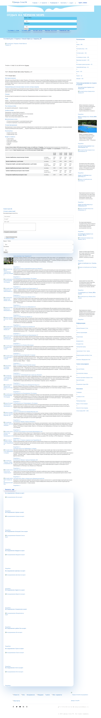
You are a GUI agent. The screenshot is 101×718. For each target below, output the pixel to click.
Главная (34, 3)
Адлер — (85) (79, 44)
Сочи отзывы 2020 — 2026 (82, 410)
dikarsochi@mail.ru (81, 707)
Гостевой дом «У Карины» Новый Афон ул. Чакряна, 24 (22, 39)
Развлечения (79, 336)
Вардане (40, 695)
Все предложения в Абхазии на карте (14, 493)
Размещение (53, 3)
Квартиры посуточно (51, 30)
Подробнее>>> (17, 267)
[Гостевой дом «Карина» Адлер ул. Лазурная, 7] (8, 425)
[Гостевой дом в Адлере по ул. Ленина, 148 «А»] (8, 300)
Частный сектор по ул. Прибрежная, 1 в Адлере (24, 448)
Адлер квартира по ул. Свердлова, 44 (22, 256)
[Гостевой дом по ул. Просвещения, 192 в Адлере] (8, 396)
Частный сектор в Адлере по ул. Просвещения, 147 (25, 335)
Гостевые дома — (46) (81, 53)
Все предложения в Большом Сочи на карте (16, 531)
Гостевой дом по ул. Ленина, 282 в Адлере (23, 345)
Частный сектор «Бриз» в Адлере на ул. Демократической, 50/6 (28, 478)
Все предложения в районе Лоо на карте (15, 628)
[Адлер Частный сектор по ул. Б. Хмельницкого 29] (8, 406)
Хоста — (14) (79, 71)
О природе (79, 392)
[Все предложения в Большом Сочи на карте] (39, 542)
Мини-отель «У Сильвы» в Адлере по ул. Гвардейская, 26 (27, 440)
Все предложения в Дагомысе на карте (15, 571)
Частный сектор (37, 30)
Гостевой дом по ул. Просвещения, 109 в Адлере (25, 278)
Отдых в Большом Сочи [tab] (11, 237)
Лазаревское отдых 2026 (82, 384)
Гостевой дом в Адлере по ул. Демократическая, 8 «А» (26, 384)
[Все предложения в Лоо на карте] (39, 503)
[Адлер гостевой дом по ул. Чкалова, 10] (8, 320)
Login (71, 3)
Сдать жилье (83, 2)
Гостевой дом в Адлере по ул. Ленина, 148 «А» (24, 297)
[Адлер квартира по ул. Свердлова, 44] (8, 260)
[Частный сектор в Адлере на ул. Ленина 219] (8, 329)
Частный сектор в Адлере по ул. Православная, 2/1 (25, 288)
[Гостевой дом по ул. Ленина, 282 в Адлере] (8, 348)
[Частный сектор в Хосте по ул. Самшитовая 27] (8, 472)
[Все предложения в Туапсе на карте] (39, 659)
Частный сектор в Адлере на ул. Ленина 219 (24, 326)
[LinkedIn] (23, 707)
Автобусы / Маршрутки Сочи (83, 359)
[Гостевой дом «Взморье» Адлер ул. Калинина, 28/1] (8, 463)
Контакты (63, 3)
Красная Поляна (80, 369)
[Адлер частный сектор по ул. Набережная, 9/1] (8, 310)
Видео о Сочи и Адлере (82, 403)
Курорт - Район (27, 17)
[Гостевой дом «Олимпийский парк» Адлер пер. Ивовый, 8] (8, 378)
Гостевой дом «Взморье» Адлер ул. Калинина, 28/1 (25, 460)
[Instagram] (27, 707)
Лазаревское (31, 695)
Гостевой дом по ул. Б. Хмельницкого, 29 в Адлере (25, 403)
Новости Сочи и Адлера (82, 408)
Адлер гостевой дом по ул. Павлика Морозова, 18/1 (25, 411)
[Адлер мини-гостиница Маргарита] (8, 368)
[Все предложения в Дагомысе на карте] (39, 581)
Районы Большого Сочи (82, 328)
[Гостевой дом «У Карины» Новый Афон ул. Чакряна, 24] (39, 53)
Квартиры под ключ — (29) (82, 60)
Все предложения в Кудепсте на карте (15, 590)
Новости (16, 695)
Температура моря (81, 401)
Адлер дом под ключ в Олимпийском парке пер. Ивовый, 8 (27, 268)
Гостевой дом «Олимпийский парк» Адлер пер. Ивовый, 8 (27, 375)
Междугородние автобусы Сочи (84, 355)
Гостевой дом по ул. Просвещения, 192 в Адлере (25, 393)
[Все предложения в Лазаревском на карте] (39, 619)
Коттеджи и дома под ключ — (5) (84, 64)
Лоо (24, 695)
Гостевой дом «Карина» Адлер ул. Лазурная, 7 (24, 421)
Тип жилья (26, 23)
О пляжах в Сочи (80, 396)
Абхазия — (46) (79, 78)
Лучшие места (79, 341)
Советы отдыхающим (81, 332)
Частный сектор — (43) (81, 48)
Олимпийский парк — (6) (82, 67)
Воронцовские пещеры (82, 373)
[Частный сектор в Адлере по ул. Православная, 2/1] (8, 291)
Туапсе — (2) (79, 75)
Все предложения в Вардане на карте (15, 551)
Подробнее (8, 511)
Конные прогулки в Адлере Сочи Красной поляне (84, 379)
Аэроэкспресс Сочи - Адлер (83, 351)
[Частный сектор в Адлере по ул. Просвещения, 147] (8, 338)
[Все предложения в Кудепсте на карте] (39, 600)
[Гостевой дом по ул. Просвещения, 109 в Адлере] (8, 282)
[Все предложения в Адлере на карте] (39, 522)
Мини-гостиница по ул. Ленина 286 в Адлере (24, 365)
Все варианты (57, 695)
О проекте (43, 3)
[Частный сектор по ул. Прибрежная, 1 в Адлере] (8, 452)
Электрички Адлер (81, 346)
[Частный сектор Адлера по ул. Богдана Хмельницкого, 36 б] (8, 434)
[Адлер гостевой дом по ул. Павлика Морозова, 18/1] (8, 415)
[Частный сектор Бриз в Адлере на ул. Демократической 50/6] (8, 481)
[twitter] (17, 707)
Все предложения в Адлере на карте (14, 512)
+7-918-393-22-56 (66, 707)
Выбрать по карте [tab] (10, 238)
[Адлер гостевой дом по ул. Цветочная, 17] (87, 185)
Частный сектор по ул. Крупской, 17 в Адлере (24, 355)
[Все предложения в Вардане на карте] (39, 561)
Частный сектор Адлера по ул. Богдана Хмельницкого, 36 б (27, 431)
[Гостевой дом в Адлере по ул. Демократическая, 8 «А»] (8, 387)
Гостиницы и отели (13, 30)
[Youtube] (20, 707)
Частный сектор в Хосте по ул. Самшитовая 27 (24, 469)
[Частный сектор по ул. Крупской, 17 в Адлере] (8, 358)
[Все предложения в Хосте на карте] (39, 678)
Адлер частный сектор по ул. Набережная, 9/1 (24, 306)
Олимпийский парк (64, 30)
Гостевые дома (26, 30)
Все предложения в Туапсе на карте (14, 648)
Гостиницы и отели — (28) (82, 57)
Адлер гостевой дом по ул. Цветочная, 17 (85, 175)
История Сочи (79, 344)
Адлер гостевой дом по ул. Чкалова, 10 (22, 316)
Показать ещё (9, 489)
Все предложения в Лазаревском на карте (16, 609)
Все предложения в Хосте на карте (14, 668)
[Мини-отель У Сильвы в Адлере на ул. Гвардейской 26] (8, 442)
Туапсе (47, 695)
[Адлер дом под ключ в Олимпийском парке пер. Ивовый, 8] (8, 272)
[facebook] (13, 707)
